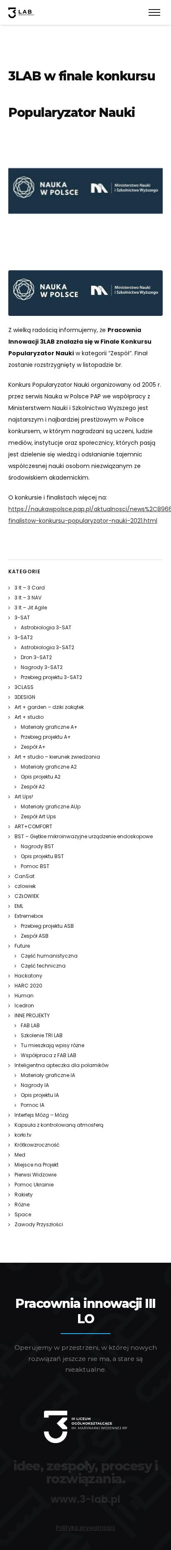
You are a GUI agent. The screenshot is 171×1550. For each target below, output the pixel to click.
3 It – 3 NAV (28, 597)
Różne (22, 1204)
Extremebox (29, 915)
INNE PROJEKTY (32, 1015)
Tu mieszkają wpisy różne (52, 1045)
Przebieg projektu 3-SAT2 (51, 677)
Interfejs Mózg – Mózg (41, 1114)
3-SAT (22, 617)
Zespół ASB (35, 935)
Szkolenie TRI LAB (42, 1035)
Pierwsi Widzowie (35, 1174)
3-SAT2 (24, 637)
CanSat (24, 876)
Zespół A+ (33, 746)
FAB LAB (30, 1025)
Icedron (24, 1005)
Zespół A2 (33, 786)
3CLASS (24, 687)
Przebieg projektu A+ (46, 736)
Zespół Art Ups (38, 816)
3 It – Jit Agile (31, 607)
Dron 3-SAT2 (36, 657)
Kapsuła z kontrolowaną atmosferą (59, 1124)
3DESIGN (25, 697)
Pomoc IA (32, 1105)
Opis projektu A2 (41, 776)
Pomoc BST (35, 866)
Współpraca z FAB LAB (48, 1055)
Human (24, 995)
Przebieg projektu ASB (47, 925)
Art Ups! (24, 796)
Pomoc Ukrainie (34, 1184)
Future (22, 945)
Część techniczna (43, 965)
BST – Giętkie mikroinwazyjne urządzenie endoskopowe (84, 836)
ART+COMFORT (33, 826)
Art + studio (29, 716)
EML (19, 906)
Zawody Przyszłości (39, 1224)
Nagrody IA (35, 1085)
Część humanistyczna (49, 955)
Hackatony (28, 975)
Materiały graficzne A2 (49, 766)
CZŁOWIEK (27, 896)
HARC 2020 (28, 985)
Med (20, 1154)
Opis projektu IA (40, 1095)
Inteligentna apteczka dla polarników (62, 1065)
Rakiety (24, 1194)
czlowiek (25, 886)
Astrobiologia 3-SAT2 (47, 647)
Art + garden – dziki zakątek (49, 707)
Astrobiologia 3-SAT (46, 627)
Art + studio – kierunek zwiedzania (57, 756)
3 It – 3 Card (30, 587)
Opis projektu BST (42, 856)
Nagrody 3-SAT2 (42, 667)
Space (23, 1214)
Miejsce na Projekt (37, 1164)
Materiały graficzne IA (48, 1075)
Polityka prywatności (85, 1527)
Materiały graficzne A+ (49, 726)
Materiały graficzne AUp (51, 806)
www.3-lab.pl (85, 1499)
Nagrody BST (37, 846)
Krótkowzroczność (37, 1144)
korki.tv (23, 1134)
